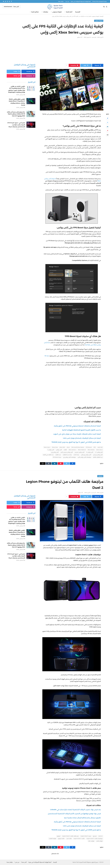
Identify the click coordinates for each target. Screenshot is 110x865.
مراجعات (45, 12)
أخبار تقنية (69, 12)
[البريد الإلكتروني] (107, 134)
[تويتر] (107, 122)
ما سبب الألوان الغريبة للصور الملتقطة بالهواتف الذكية (81, 430)
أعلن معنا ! (24, 862)
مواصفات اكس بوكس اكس (84, 457)
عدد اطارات (58, 454)
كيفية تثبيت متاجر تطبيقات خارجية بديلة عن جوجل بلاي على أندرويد (77, 434)
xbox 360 (62, 447)
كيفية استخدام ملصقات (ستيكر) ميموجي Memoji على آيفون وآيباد (77, 426)
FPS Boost (89, 447)
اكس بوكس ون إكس (86, 454)
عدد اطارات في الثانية (48, 454)
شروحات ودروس (57, 12)
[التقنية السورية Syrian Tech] (55, 6)
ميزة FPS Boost (57, 457)
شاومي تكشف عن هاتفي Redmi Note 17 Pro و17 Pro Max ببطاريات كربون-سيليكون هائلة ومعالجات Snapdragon (16, 89)
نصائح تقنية (35, 12)
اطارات (65, 449)
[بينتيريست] (107, 130)
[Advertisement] (55, 51)
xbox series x (72, 449)
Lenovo (100, 836)
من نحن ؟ (67, 1)
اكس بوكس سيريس (79, 452)
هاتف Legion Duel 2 (79, 838)
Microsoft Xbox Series (78, 447)
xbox (68, 447)
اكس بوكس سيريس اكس (67, 452)
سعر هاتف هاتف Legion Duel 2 (70, 836)
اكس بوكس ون (55, 452)
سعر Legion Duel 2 (86, 836)
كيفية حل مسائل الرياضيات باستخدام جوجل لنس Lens (82, 438)
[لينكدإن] (107, 126)
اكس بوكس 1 (51, 449)
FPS (95, 447)
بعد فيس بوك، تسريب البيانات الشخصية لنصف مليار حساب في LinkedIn (75, 809)
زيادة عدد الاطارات (67, 454)
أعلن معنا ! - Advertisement (11, 6)
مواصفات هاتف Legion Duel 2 (94, 838)
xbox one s (47, 447)
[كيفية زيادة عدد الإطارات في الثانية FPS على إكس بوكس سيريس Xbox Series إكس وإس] (71, 89)
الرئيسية (77, 12)
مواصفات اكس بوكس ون (69, 457)
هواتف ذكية (91, 841)
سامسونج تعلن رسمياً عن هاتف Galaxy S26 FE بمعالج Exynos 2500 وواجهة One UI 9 (16, 114)
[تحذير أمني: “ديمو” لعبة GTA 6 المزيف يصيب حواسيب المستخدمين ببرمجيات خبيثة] (30, 125)
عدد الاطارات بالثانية (98, 457)
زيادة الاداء (76, 454)
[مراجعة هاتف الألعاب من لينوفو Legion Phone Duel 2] (71, 521)
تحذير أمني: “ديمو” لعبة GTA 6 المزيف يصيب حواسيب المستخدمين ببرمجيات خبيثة (16, 124)
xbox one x (99, 449)
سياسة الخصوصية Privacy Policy (99, 1)
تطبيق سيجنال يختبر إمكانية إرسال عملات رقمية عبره (82, 818)
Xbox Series (91, 449)
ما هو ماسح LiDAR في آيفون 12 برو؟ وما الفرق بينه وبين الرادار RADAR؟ (76, 442)
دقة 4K (47, 356)
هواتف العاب (99, 841)
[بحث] (104, 6)
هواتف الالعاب (52, 838)
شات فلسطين (55, 853)
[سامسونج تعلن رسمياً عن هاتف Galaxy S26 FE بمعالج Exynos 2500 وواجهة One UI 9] (30, 114)
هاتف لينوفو (61, 838)
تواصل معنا (60, 1)
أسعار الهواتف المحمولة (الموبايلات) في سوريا (81, 1)
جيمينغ (94, 836)
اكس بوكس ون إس (98, 454)
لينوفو (58, 836)
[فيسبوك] (107, 118)
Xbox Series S (82, 449)
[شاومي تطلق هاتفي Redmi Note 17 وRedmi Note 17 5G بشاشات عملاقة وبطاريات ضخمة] (30, 101)
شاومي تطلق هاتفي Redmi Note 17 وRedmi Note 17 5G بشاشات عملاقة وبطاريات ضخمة (17, 102)
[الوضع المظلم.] (107, 6)
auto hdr (100, 447)
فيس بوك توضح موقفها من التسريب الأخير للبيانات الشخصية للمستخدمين (74, 813)
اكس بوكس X (89, 452)
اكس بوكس (59, 449)
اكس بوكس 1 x (99, 452)
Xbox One (55, 447)
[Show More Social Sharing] (66, 65)
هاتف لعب (69, 838)
